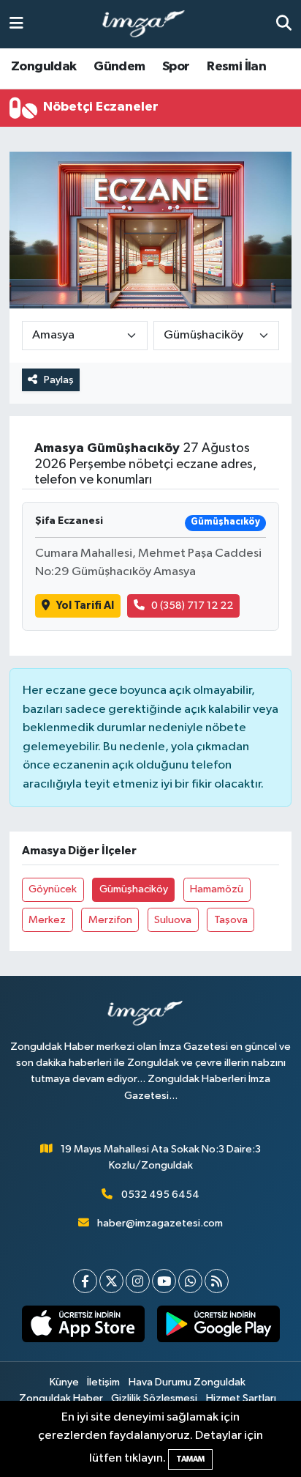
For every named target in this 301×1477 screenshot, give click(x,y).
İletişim (103, 1382)
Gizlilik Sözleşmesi (154, 1398)
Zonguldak (44, 66)
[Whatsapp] (190, 1281)
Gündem (119, 66)
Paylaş (59, 379)
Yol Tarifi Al (85, 605)
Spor (176, 66)
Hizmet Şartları (241, 1398)
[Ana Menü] (16, 24)
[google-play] (218, 1327)
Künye (64, 1382)
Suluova (172, 919)
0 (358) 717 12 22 (192, 605)
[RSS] (217, 1281)
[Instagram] (138, 1281)
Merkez (47, 919)
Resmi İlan (236, 66)
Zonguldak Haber (61, 1398)
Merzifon (110, 919)
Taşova (231, 919)
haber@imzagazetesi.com (160, 1223)
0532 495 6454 (160, 1194)
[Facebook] (85, 1281)
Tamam (190, 1459)
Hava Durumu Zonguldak (187, 1382)
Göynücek (52, 889)
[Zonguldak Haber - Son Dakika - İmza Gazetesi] (150, 24)
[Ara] (284, 24)
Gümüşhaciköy (133, 889)
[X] (111, 1281)
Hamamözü (216, 889)
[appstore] (83, 1327)
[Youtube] (164, 1281)
